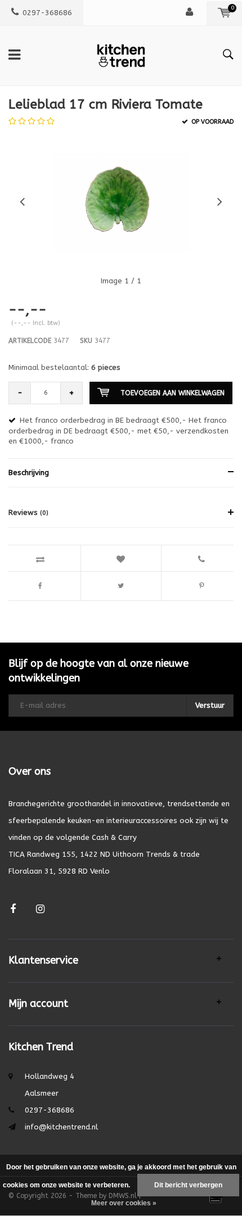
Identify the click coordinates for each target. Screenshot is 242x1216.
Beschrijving (28, 472)
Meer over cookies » (123, 1203)
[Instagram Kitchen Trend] (40, 909)
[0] (224, 12)
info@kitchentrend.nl (61, 1127)
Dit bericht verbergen (188, 1185)
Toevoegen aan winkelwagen (172, 393)
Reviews (28, 512)
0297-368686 (47, 12)
